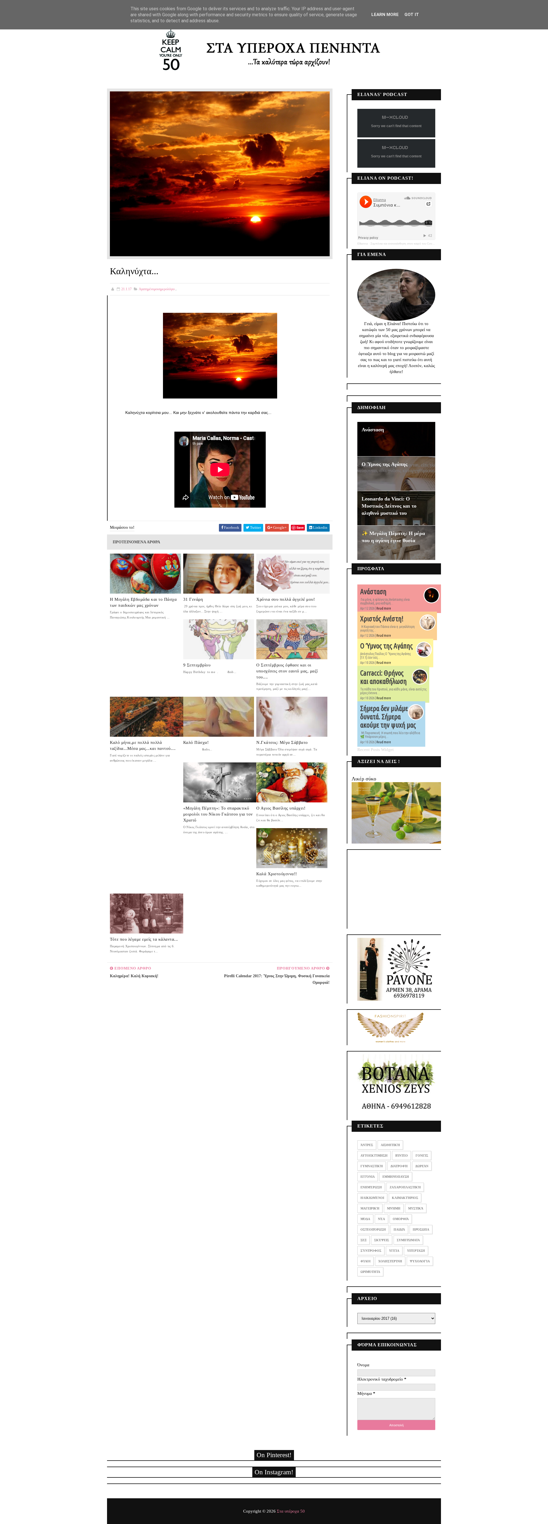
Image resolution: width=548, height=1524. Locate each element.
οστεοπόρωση (373, 1229)
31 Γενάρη (193, 599)
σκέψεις (381, 1240)
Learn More (385, 14)
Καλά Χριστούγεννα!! (276, 874)
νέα (381, 1219)
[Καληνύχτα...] (220, 173)
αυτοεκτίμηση (374, 1155)
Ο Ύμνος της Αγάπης (385, 464)
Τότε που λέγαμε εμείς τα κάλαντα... (144, 939)
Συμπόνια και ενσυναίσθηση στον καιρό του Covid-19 (404, 243)
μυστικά (415, 1208)
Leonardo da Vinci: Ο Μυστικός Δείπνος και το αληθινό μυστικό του (389, 506)
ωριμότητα (370, 1271)
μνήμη (393, 1208)
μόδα (365, 1219)
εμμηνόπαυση (395, 1176)
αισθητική (390, 1145)
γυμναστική (371, 1166)
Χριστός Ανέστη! (382, 619)
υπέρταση (416, 1250)
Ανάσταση (373, 429)
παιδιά (399, 1229)
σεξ (363, 1240)
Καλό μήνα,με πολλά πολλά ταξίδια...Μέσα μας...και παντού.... (143, 745)
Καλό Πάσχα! (196, 742)
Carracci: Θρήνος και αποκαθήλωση (383, 677)
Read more (383, 608)
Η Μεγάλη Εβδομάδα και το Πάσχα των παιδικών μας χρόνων (143, 602)
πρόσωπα (421, 1229)
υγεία (394, 1250)
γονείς (422, 1155)
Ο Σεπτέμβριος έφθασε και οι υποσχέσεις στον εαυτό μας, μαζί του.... (287, 671)
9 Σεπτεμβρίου (197, 665)
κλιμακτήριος (405, 1197)
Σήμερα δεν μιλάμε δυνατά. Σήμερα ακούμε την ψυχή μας (388, 716)
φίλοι (365, 1261)
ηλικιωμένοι (372, 1197)
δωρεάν (421, 1166)
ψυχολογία (420, 1261)
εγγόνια (367, 1176)
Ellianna (362, 243)
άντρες (366, 1145)
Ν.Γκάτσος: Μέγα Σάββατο (282, 742)
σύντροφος (370, 1250)
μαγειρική (369, 1208)
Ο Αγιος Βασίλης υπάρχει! (280, 808)
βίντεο (401, 1155)
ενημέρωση (371, 1187)
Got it (411, 14)
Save (300, 527)
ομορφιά (401, 1219)
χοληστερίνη (390, 1261)
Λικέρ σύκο (364, 779)
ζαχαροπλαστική (405, 1187)
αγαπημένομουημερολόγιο (157, 289)
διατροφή (399, 1166)
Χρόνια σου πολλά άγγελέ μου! (285, 599)
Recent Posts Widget (375, 749)
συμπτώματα (408, 1240)
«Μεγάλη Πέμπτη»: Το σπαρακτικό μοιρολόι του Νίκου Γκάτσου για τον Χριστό (218, 814)
